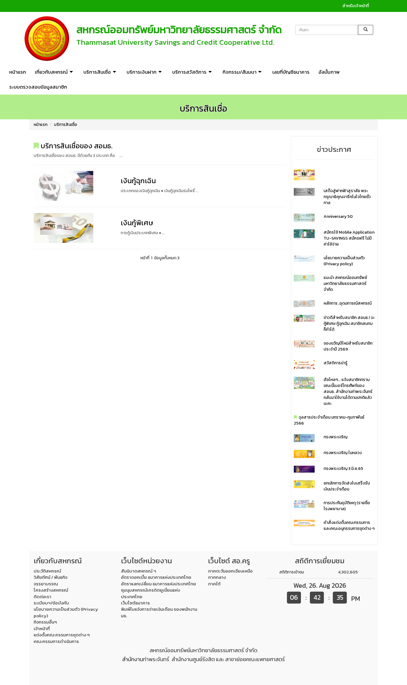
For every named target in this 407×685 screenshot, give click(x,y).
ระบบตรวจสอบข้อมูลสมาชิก (38, 87)
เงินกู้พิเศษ (137, 222)
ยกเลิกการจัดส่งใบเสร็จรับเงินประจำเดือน (347, 486)
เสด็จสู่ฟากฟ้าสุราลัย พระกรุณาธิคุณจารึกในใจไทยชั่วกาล (347, 197)
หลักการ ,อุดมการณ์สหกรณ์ (348, 303)
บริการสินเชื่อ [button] (97, 72)
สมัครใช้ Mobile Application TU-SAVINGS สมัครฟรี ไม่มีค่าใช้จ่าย (349, 238)
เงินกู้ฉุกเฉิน (138, 180)
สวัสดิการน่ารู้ (335, 363)
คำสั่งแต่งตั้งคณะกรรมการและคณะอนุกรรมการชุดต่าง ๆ (349, 525)
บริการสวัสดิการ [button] (189, 72)
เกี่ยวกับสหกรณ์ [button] (51, 72)
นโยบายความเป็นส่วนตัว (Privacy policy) (344, 261)
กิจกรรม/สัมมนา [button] (240, 72)
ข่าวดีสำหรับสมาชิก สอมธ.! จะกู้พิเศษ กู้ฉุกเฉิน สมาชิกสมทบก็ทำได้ (349, 323)
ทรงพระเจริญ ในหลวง (343, 453)
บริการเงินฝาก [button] (141, 72)
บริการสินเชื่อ (65, 124)
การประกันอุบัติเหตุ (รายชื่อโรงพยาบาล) (347, 506)
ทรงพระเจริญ (335, 437)
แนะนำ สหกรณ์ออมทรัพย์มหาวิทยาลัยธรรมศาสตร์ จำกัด (345, 283)
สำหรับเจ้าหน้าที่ (355, 6)
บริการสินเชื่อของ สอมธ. (76, 146)
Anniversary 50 (338, 216)
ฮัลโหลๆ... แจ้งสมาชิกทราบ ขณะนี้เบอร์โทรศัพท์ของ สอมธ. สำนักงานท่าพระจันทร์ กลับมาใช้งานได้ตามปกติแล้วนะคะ (348, 392)
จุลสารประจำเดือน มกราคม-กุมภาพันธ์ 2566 (329, 420)
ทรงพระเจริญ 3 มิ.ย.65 (343, 468)
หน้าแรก (17, 72)
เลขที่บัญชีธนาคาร (291, 72)
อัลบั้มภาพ (329, 72)
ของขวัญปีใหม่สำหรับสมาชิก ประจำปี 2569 (348, 346)
